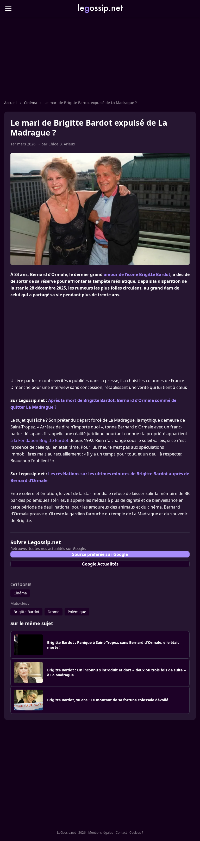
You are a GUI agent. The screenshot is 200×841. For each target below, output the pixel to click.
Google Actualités (100, 564)
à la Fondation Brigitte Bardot (39, 440)
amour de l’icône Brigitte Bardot (137, 274)
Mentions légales (100, 832)
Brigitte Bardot (26, 611)
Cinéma (31, 102)
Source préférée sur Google (100, 554)
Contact (121, 832)
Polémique (77, 611)
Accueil (11, 102)
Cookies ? (136, 833)
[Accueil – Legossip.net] (100, 8)
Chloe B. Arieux (61, 144)
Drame (53, 611)
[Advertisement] (100, 63)
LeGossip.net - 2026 (71, 832)
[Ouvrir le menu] (8, 8)
